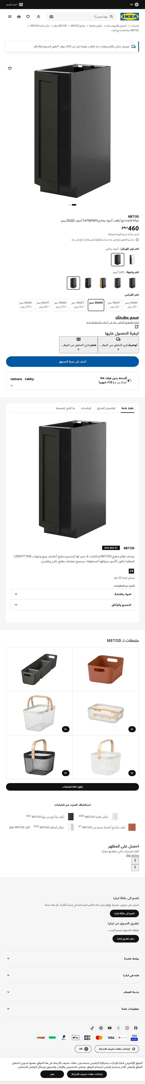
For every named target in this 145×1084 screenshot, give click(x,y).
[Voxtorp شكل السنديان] (103, 283)
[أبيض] (132, 259)
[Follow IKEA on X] (118, 1028)
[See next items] (135, 867)
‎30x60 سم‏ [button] (68, 220)
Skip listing (132, 855)
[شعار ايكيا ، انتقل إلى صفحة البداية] (129, 16)
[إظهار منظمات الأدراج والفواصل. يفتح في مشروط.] (105, 670)
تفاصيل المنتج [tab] (106, 408)
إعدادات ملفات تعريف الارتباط (87, 1074)
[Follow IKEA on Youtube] (109, 1028)
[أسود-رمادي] (117, 259)
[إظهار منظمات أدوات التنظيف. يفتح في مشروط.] (39, 670)
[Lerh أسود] (73, 283)
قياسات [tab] (86, 408)
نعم (52, 1074)
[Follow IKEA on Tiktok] (92, 1028)
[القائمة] (10, 16)
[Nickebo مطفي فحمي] (132, 283)
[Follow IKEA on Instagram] (127, 1028)
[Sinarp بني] (117, 283)
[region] (72, 130)
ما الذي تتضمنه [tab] (65, 408)
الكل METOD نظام (19, 827)
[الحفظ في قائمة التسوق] (10, 68)
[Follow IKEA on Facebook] (136, 1028)
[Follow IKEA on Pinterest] (101, 1028)
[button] (114, 574)
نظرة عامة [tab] (127, 408)
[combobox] (85, 16)
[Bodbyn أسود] (88, 283)
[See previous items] (135, 861)
